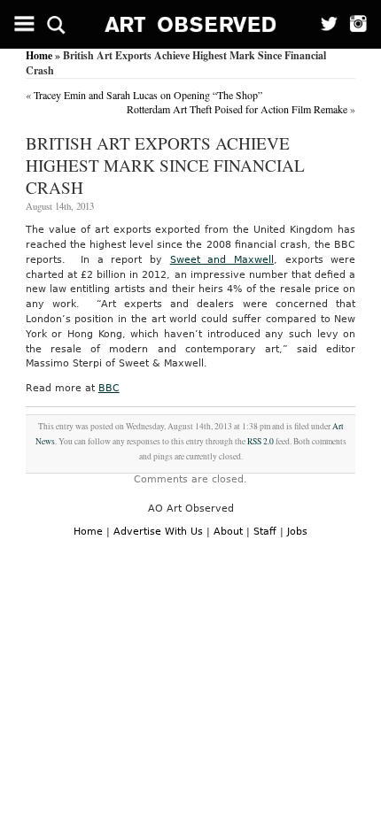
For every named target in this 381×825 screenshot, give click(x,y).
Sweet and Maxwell (222, 260)
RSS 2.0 (260, 441)
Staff (264, 531)
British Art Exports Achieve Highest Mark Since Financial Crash (165, 165)
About (228, 531)
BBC (109, 388)
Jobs (297, 531)
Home (39, 55)
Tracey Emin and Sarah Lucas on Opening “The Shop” (148, 95)
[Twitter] (323, 24)
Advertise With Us (158, 531)
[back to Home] (191, 24)
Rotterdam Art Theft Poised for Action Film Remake (237, 109)
